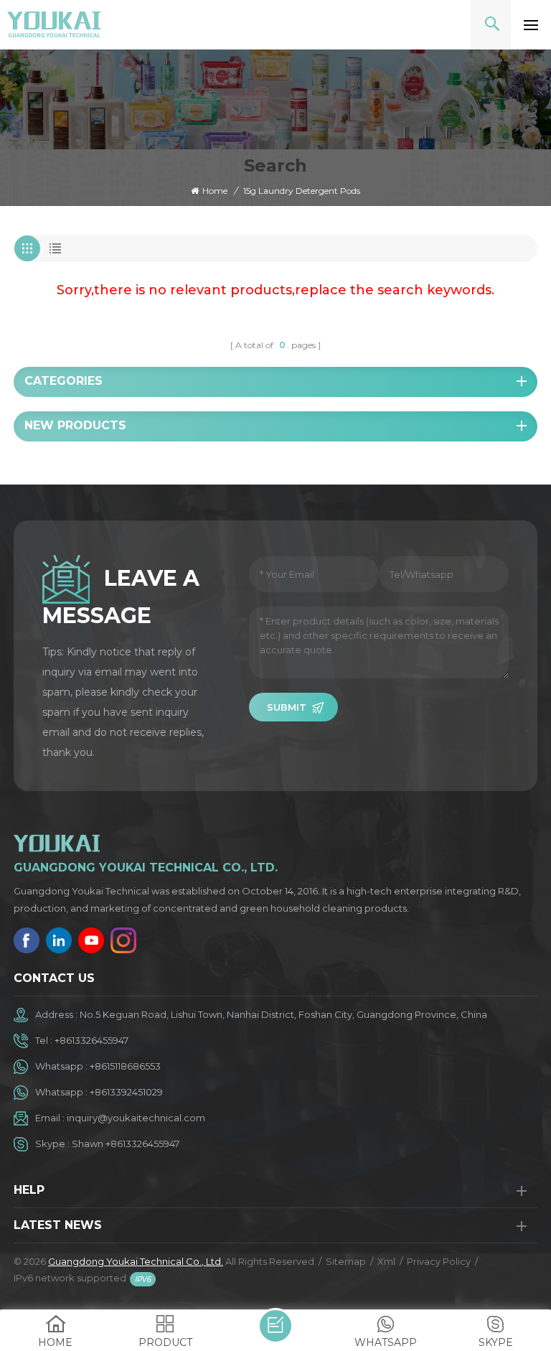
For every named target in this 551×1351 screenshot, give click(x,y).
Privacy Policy (439, 1261)
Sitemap (346, 1261)
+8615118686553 (125, 1066)
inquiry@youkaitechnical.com (136, 1117)
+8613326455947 (91, 1040)
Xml (386, 1261)
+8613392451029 (126, 1092)
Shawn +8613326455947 (125, 1143)
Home (214, 190)
